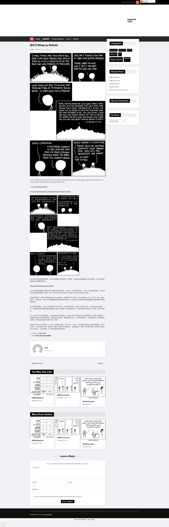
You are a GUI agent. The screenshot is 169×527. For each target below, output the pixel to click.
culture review (122, 50)
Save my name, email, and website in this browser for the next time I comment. (58, 496)
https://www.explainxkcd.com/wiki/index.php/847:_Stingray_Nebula (50, 191)
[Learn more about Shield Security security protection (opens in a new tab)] (2, 524)
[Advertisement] (77, 20)
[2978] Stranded (114, 87)
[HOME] (123, 2)
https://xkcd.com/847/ (40, 187)
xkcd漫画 (48, 335)
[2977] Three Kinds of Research (118, 90)
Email (70, 482)
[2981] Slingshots (38, 398)
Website (35, 489)
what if (113, 54)
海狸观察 (127, 58)
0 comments (49, 49)
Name (35, 482)
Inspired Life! (132, 20)
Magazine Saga (48, 514)
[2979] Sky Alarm (88, 401)
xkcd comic (42, 333)
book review (113, 50)
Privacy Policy (91, 519)
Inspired (129, 50)
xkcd (33, 49)
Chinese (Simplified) (144, 2)
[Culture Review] (128, 2)
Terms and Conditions (80, 519)
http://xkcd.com (48, 350)
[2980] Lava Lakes (63, 395)
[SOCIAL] (133, 2)
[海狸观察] (125, 2)
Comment (36, 467)
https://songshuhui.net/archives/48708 (42, 286)
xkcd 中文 (42, 335)
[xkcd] (131, 2)
